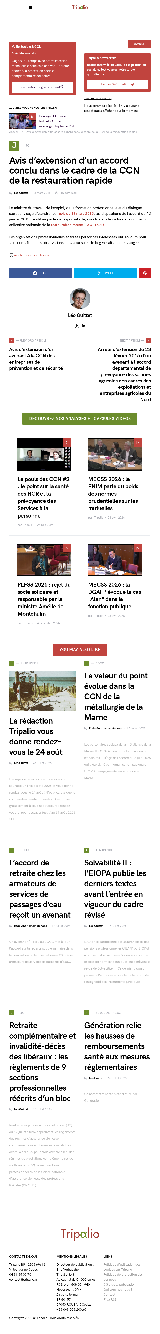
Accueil (14, 132)
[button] (29, 255)
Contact (109, 1295)
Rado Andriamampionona (105, 728)
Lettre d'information (115, 85)
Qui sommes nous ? (118, 1290)
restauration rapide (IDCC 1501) (77, 225)
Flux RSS (110, 1300)
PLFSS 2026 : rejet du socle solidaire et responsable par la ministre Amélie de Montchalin (44, 599)
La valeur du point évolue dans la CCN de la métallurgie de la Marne (116, 697)
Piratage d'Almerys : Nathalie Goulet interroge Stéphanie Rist (56, 121)
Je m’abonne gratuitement (40, 87)
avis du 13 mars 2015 (76, 213)
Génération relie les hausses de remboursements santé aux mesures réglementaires (117, 1046)
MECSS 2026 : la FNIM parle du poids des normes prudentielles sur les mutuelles (113, 494)
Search (139, 43)
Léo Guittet (21, 193)
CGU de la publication (120, 1285)
